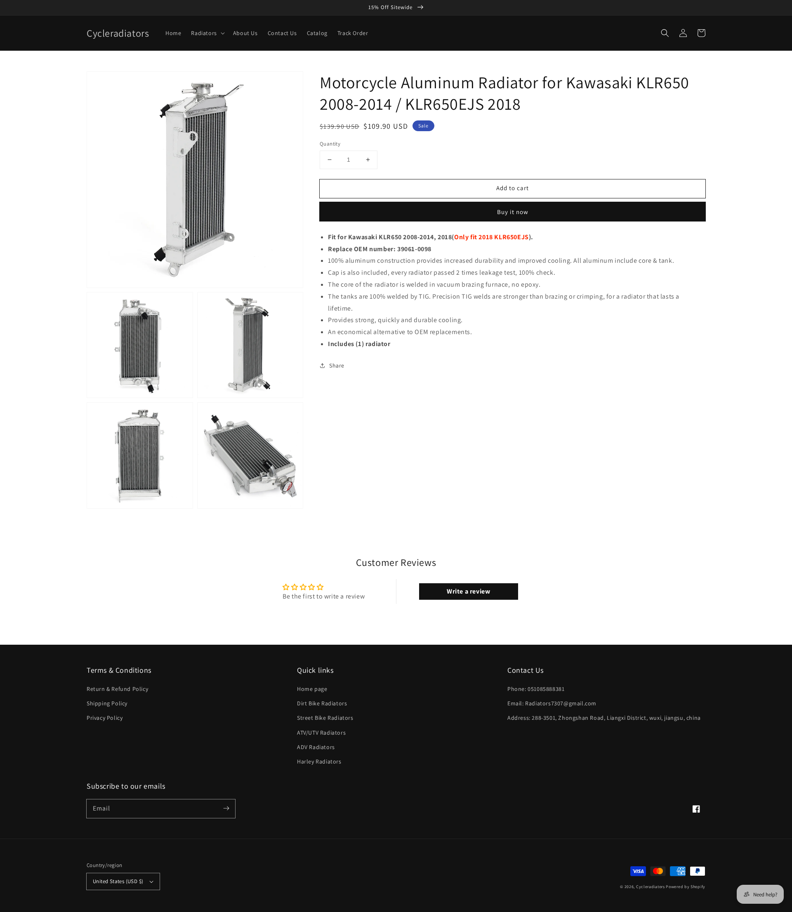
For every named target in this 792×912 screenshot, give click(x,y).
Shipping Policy (107, 703)
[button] (665, 33)
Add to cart (512, 188)
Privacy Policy (105, 717)
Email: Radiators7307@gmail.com (551, 703)
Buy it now (512, 211)
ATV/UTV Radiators (321, 732)
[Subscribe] (226, 808)
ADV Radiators (316, 747)
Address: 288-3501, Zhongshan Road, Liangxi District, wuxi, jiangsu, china (604, 717)
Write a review (468, 591)
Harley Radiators (319, 761)
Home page (312, 689)
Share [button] (336, 365)
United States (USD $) (118, 881)
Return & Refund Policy (117, 689)
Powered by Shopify (685, 886)
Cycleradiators (650, 886)
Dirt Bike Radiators (322, 703)
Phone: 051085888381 (535, 689)
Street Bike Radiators (325, 717)
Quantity (330, 143)
